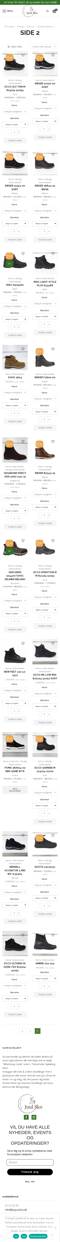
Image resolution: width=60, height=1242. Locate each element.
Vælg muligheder (15, 790)
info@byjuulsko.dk (16, 1209)
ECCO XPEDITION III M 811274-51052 (45, 574)
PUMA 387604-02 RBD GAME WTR (15, 769)
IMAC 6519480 (15, 285)
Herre (30, 26)
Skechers (15, 583)
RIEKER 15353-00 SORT (15, 187)
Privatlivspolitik (38, 1236)
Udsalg (18, 80)
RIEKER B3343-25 (45, 473)
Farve (14, 105)
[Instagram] (34, 1117)
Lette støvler (18, 466)
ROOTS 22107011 (45, 867)
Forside (9, 26)
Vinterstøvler (45, 26)
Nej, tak (30, 1182)
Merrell (15, 878)
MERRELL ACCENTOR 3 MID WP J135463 (15, 870)
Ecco (15, 94)
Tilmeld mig (30, 1172)
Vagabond (15, 480)
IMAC (15, 289)
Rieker (45, 91)
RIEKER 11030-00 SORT (45, 85)
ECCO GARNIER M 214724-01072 (45, 769)
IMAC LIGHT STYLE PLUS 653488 (45, 283)
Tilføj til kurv (15, 140)
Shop (20, 26)
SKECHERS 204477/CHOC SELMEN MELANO (15, 576)
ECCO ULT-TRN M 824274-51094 (15, 88)
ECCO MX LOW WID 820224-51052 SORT (45, 676)
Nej (24, 1236)
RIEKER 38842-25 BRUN (45, 187)
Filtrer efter (16, 46)
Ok (16, 1236)
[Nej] (55, 1227)
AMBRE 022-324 (45, 963)
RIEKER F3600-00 (45, 377)
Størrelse (14, 118)
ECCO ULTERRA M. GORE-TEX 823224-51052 (15, 967)
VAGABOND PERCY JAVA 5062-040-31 (15, 475)
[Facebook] (26, 1117)
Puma (15, 775)
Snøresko (14, 761)
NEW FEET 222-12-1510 (15, 673)
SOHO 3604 (15, 377)
